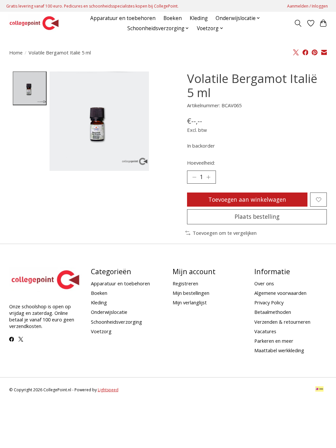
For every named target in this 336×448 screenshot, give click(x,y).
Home (16, 52)
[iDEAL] (319, 389)
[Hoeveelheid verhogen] (208, 177)
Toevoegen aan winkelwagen (247, 199)
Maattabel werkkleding (279, 350)
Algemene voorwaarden (280, 293)
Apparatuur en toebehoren (123, 18)
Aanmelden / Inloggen (307, 6)
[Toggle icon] (298, 23)
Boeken (172, 18)
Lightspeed (108, 390)
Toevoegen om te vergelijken (225, 233)
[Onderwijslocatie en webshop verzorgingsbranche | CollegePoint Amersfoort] (34, 23)
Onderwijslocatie (109, 312)
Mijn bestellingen (191, 293)
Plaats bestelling (257, 216)
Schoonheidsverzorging (116, 321)
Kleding (199, 18)
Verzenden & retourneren (282, 321)
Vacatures (265, 331)
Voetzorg (101, 331)
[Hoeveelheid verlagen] (194, 177)
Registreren (185, 283)
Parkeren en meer (273, 340)
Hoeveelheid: (201, 162)
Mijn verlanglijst (190, 302)
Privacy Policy (269, 302)
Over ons (264, 283)
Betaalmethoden (272, 312)
